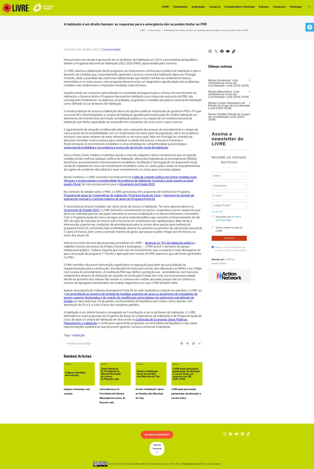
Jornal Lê (214, 6)
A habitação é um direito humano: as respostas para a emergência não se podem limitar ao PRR (206, 30)
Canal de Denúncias (157, 448)
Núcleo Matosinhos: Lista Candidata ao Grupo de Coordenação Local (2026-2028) (228, 94)
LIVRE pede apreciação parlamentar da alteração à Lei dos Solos (186, 393)
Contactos (279, 6)
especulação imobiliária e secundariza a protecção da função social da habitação (116, 147)
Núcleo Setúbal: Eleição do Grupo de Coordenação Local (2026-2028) (228, 117)
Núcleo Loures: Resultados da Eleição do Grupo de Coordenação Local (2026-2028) (229, 105)
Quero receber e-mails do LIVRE (229, 229)
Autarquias (198, 6)
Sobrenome (220, 184)
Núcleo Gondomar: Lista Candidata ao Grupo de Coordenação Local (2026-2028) (228, 83)
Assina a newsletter (157, 434)
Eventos (264, 6)
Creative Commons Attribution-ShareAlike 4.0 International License (138, 464)
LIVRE (165, 6)
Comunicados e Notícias (239, 6)
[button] (309, 27)
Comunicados (154, 30)
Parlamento (180, 6)
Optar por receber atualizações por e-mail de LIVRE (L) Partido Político (230, 249)
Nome (216, 174)
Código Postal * (222, 203)
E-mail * (217, 194)
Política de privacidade (211, 464)
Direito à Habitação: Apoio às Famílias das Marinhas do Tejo (150, 393)
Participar (296, 6)
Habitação (78, 335)
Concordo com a (228, 218)
